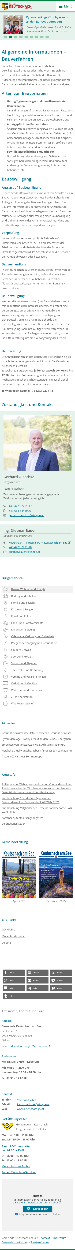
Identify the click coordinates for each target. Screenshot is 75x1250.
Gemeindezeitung (15, 842)
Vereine (6, 942)
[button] (5, 37)
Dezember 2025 (56, 901)
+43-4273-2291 (26, 1099)
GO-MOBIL (8, 929)
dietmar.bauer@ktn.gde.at (24, 551)
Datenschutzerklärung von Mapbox (39, 1202)
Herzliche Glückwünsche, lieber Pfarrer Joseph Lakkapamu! (37, 750)
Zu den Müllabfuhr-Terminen (19, 1172)
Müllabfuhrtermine (13, 936)
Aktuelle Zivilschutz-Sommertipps (22, 756)
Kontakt (45, 1238)
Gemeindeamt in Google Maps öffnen (26, 1046)
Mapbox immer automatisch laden (39, 1214)
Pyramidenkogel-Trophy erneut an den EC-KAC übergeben (36, 739)
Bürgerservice (12, 578)
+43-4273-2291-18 (20, 547)
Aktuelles (9, 723)
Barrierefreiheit (40, 1242)
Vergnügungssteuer (13, 823)
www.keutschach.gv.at (30, 1108)
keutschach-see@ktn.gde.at (33, 1104)
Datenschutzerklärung (15, 1242)
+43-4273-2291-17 (20, 506)
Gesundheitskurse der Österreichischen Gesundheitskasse (36, 733)
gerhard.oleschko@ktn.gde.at (26, 515)
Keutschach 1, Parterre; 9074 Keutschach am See (40, 542)
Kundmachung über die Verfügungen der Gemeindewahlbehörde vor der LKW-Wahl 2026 (30, 800)
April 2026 (19, 901)
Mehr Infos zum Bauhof (16, 1166)
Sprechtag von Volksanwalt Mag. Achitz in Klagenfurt (33, 744)
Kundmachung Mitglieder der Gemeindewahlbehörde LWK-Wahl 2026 (37, 810)
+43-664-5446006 (20, 510)
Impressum (59, 1238)
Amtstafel (9, 774)
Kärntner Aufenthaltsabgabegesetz (22, 818)
